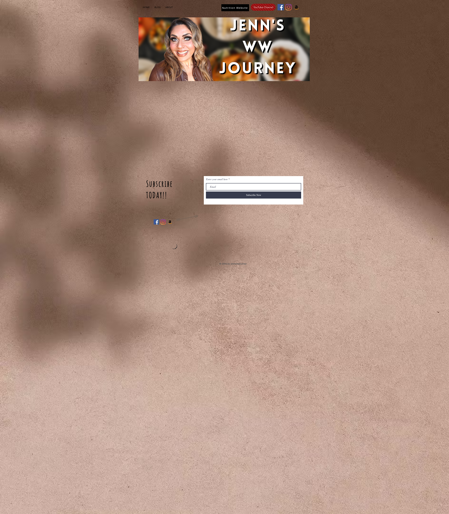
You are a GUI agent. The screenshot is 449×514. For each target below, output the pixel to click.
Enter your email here (217, 179)
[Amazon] (296, 7)
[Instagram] (288, 7)
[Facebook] (280, 7)
